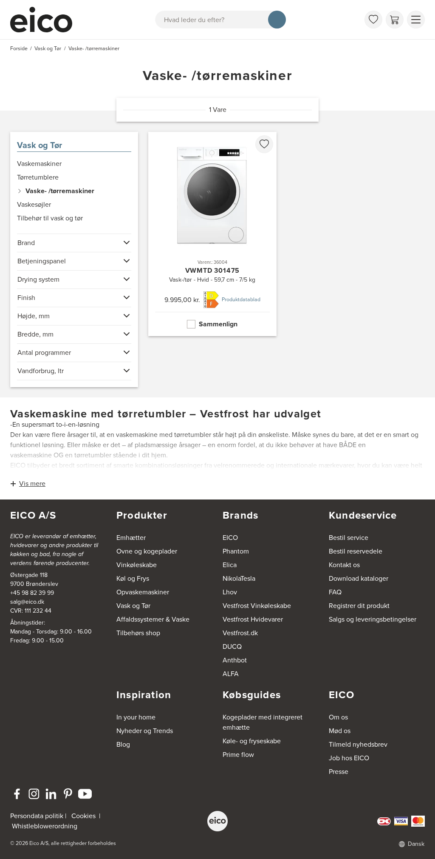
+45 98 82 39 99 (32, 592)
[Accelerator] (45, 19)
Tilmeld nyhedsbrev (358, 744)
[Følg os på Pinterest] (68, 794)
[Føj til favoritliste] (264, 144)
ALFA (231, 674)
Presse (338, 771)
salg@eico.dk (27, 601)
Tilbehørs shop (138, 633)
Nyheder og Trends (144, 731)
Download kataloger (358, 578)
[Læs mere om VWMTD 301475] (212, 234)
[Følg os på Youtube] (85, 794)
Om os (338, 717)
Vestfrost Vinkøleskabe (257, 606)
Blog (123, 744)
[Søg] (277, 20)
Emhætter (131, 537)
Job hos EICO (349, 758)
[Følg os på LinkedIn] (51, 794)
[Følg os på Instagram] (34, 794)
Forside (19, 48)
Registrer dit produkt (359, 606)
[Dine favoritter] (373, 20)
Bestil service (348, 537)
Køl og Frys (132, 578)
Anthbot (235, 660)
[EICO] (217, 821)
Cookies (83, 816)
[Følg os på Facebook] (17, 794)
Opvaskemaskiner (142, 592)
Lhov (230, 592)
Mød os (339, 731)
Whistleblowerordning (44, 826)
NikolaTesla (239, 578)
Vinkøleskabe (136, 565)
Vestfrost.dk (240, 633)
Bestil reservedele (355, 551)
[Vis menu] (416, 20)
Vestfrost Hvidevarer (253, 619)
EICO (230, 537)
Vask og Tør (39, 145)
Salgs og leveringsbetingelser (372, 619)
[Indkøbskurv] (395, 20)
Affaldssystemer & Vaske (152, 619)
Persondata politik (36, 816)
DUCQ (232, 646)
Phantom (236, 551)
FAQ (335, 592)
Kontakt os (344, 565)
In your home (135, 717)
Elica (230, 565)
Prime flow (238, 754)
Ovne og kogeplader (146, 551)
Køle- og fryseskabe (252, 741)
